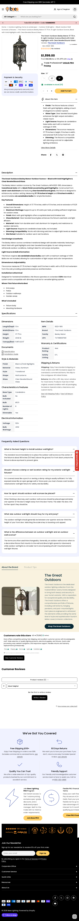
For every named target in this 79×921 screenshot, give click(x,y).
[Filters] (4, 686)
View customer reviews (14, 658)
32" (52, 78)
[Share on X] (56, 154)
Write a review (40, 697)
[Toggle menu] (3, 9)
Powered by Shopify (27, 910)
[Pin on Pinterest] (63, 154)
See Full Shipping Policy (50, 394)
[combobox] (39, 16)
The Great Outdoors (56, 43)
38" (59, 78)
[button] (3, 23)
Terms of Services (31, 859)
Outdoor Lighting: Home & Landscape (22, 27)
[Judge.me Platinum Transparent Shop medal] (43, 830)
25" (45, 79)
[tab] (10, 568)
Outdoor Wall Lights (46, 27)
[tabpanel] (39, 601)
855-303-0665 (60, 780)
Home (4, 27)
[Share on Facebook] (50, 154)
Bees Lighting (13, 910)
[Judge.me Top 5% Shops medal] (61, 830)
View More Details (48, 147)
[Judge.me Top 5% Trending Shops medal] (69, 830)
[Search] (74, 17)
